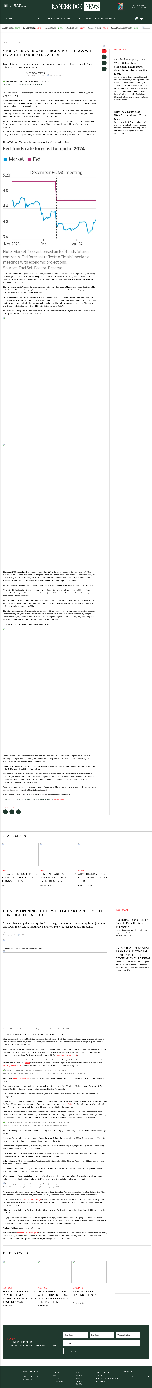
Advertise (98, 19)
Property (37, 19)
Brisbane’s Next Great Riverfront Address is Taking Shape (130, 115)
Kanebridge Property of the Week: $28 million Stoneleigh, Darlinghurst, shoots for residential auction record (131, 66)
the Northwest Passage (32, 1200)
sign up (78, 1378)
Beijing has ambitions (21, 1078)
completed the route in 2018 (66, 1055)
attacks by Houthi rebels (12, 1066)
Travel (88, 19)
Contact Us (111, 19)
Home (5, 42)
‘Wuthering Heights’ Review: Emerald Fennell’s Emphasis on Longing (132, 923)
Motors (67, 19)
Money (17, 42)
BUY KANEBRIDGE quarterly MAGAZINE (137, 6)
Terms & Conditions (102, 1372)
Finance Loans (58, 1381)
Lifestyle (78, 19)
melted (27, 1063)
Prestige (47, 19)
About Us (79, 1372)
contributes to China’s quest (27, 1233)
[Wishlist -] (142, 19)
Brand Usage (80, 1384)
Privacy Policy (100, 1375)
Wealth (58, 19)
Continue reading (120, 100)
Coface (70, 1104)
